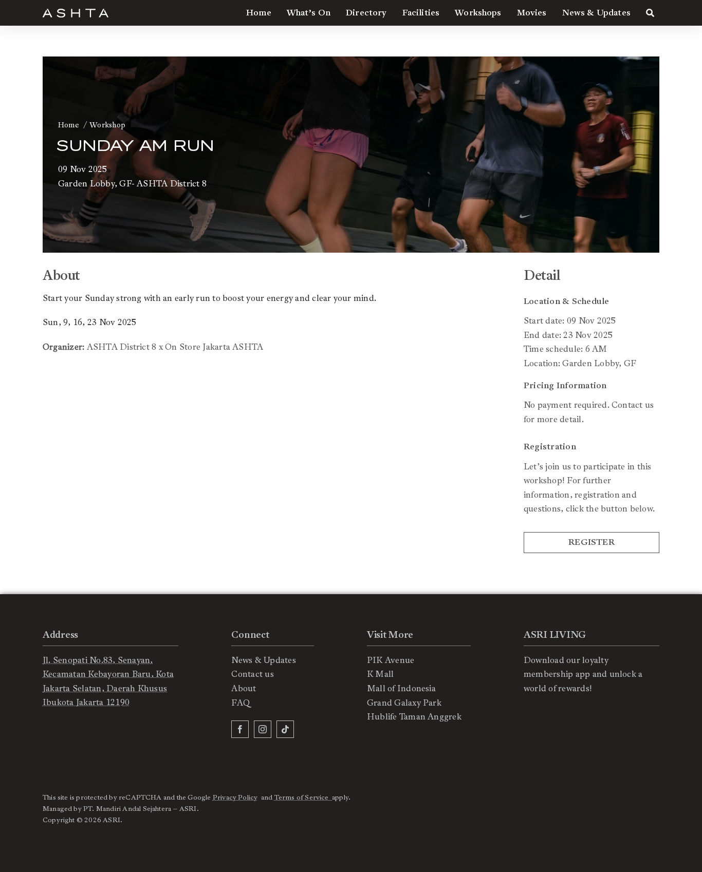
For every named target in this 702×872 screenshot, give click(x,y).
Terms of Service (303, 797)
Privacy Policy (235, 797)
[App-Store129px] (557, 710)
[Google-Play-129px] (557, 735)
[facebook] (240, 729)
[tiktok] (285, 729)
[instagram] (262, 729)
